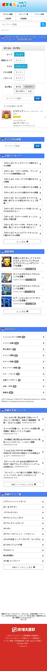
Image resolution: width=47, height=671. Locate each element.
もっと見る (20, 242)
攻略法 (7, 392)
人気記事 (8, 18)
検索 (43, 24)
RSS (26, 643)
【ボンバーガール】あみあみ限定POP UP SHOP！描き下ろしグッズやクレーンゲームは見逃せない (21, 464)
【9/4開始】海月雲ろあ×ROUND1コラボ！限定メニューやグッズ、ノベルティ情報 (21, 441)
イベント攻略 (39, 14)
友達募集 (23, 18)
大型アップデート (11, 380)
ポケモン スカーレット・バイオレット (19, 534)
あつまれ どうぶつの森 (12, 545)
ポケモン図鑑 (8, 14)
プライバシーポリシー (13, 638)
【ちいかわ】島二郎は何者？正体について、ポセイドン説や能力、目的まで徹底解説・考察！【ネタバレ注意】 (21, 420)
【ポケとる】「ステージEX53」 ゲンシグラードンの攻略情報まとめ (20, 172)
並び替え (8, 87)
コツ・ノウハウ (11, 374)
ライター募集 (8, 641)
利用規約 (35, 636)
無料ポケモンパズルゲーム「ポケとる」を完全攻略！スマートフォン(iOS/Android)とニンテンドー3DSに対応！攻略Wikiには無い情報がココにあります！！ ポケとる (23, 616)
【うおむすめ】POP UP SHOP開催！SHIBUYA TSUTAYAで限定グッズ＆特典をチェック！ (21, 453)
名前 (30, 91)
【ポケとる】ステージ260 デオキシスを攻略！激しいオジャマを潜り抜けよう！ (20, 226)
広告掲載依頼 (19, 641)
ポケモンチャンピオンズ (13, 523)
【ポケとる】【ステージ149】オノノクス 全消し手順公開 (20, 218)
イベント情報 (10, 355)
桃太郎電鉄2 (8, 555)
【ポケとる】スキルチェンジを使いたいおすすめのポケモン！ (20, 209)
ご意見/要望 (26, 636)
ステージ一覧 (23, 14)
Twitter (38, 641)
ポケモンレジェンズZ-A (13, 518)
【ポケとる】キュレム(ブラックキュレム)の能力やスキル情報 (20, 234)
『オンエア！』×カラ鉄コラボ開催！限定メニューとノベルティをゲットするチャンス (22, 475)
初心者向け (9, 349)
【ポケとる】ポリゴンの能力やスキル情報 (20, 187)
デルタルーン (8, 550)
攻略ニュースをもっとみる (22, 484)
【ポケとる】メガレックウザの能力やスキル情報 (20, 180)
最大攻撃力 (20, 91)
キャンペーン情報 (11, 368)
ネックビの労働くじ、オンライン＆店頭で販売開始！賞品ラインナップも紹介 (21, 431)
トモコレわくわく (10, 512)
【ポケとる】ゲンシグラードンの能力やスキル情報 (20, 164)
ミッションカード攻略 (13, 337)
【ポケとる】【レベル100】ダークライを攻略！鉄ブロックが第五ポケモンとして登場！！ (20, 200)
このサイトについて (13, 636)
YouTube (20, 643)
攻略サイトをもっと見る (22, 567)
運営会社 (36, 638)
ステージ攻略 (10, 361)
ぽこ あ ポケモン (10, 507)
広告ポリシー (27, 638)
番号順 (18, 87)
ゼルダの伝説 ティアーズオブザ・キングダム (21, 539)
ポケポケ (7, 528)
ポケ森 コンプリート (11, 561)
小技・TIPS (9, 386)
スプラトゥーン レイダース (14, 501)
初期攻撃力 (29, 87)
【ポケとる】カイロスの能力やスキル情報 (20, 192)
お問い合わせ (30, 641)
